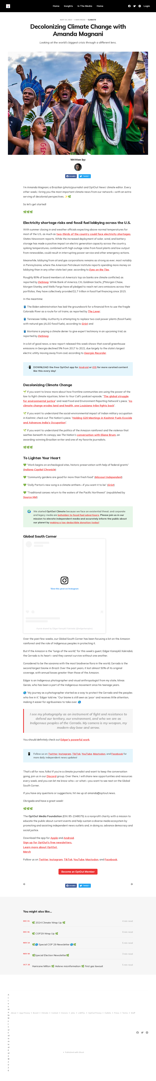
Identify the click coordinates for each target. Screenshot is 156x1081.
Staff (133, 1013)
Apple (54, 837)
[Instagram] (139, 6)
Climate (92, 20)
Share (72, 176)
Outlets (108, 1013)
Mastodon (99, 753)
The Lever (94, 311)
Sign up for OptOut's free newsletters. (47, 842)
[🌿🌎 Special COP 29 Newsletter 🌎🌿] (78, 943)
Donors (64, 1013)
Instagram (65, 753)
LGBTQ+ (81, 1013)
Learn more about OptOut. (40, 847)
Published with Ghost (74, 1052)
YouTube (87, 753)
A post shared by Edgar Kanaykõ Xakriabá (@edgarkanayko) (64, 628)
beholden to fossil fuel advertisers (78, 514)
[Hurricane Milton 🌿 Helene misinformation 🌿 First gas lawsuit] (78, 964)
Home (56, 6)
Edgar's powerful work (74, 739)
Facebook (117, 753)
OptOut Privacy (94, 1013)
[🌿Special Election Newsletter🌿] (78, 953)
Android (84, 367)
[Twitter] (134, 6)
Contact (54, 1013)
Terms (125, 1013)
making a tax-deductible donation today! (74, 522)
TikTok (76, 753)
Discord (51, 776)
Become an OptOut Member (78, 871)
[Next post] (130, 884)
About (13, 1013)
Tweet (86, 176)
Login (147, 6)
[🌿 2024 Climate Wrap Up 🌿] (78, 921)
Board (35, 1013)
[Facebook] (129, 6)
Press (116, 1013)
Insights (68, 6)
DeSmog (43, 336)
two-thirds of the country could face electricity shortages (93, 234)
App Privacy (24, 1013)
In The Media (85, 6)
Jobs (73, 1013)
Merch (27, 851)
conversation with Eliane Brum (96, 434)
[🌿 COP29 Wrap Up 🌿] (78, 932)
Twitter (53, 753)
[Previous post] (25, 884)
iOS (94, 367)
